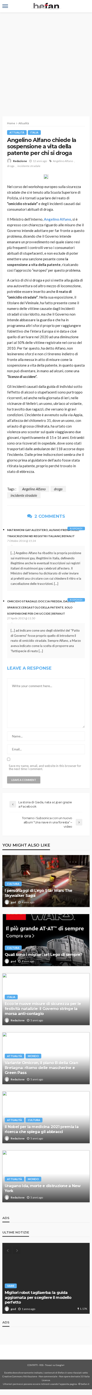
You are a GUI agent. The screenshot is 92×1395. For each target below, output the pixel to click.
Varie (10, 1285)
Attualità (16, 132)
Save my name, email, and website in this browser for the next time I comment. (45, 767)
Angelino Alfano (63, 161)
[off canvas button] (5, 6)
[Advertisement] (46, 61)
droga (10, 166)
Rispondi (76, 528)
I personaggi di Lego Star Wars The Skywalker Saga (38, 893)
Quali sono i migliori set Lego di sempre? (43, 954)
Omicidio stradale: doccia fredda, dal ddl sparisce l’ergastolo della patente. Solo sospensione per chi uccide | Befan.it (41, 607)
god (13, 902)
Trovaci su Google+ (55, 1365)
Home (11, 123)
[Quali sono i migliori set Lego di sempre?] (46, 940)
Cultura (13, 883)
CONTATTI (32, 1365)
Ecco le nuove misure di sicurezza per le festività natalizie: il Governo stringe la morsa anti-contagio (43, 1008)
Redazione (20, 161)
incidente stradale (28, 166)
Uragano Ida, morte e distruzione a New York (43, 1188)
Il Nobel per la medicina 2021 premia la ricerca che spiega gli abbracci (42, 1129)
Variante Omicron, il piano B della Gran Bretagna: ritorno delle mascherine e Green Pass (41, 1067)
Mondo (33, 1055)
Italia (34, 132)
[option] (46, 1278)
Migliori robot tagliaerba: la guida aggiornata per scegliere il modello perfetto (38, 1297)
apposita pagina (68, 1383)
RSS (41, 1365)
